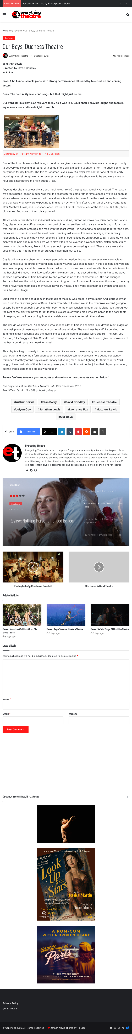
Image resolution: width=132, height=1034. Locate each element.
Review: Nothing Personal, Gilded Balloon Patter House (42, 517)
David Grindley (75, 402)
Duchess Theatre (105, 402)
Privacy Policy (10, 1003)
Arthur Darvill (25, 402)
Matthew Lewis (106, 409)
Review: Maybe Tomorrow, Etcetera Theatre (65, 629)
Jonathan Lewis (49, 409)
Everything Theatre (18, 55)
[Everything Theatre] (26, 14)
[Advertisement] (66, 765)
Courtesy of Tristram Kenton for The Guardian (32, 153)
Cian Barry (50, 402)
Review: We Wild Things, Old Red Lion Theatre (110, 629)
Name (7, 699)
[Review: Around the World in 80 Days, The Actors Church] (22, 615)
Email (6, 713)
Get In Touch (10, 1008)
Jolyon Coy (23, 409)
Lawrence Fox (78, 409)
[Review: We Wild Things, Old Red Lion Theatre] (110, 615)
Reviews (18, 30)
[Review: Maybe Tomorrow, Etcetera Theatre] (66, 615)
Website (73, 713)
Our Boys (66, 417)
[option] (66, 512)
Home (8, 30)
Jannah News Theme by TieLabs (68, 1027)
